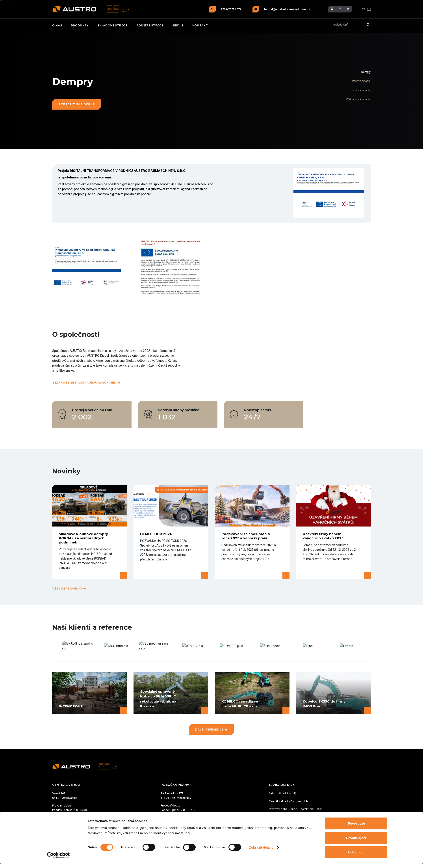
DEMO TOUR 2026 (156, 534)
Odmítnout (356, 852)
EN (369, 9)
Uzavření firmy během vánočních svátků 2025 (323, 536)
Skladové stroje (112, 25)
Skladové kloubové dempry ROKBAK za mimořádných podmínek (83, 538)
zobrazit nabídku (75, 104)
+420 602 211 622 (230, 9)
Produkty (80, 25)
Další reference (209, 729)
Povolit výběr (356, 838)
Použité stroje (150, 25)
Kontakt (200, 25)
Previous (55, 646)
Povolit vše (356, 823)
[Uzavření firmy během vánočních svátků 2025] (333, 506)
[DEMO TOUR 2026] (171, 506)
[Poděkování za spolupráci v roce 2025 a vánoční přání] (252, 506)
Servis (177, 25)
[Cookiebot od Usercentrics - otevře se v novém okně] (58, 855)
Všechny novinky (67, 588)
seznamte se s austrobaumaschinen (84, 382)
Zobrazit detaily (261, 847)
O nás (57, 25)
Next (367, 646)
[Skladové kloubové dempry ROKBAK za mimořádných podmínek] (89, 506)
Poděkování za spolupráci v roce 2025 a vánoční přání (245, 536)
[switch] (149, 847)
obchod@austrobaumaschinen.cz (286, 9)
